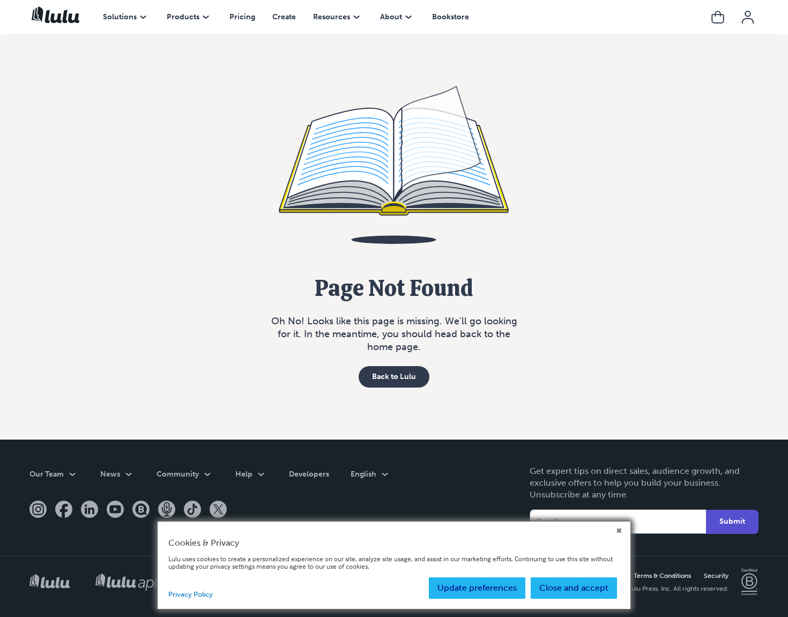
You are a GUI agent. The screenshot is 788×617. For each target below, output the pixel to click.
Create (284, 16)
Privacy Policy (190, 594)
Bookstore (450, 16)
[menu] (143, 17)
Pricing (242, 16)
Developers (309, 474)
